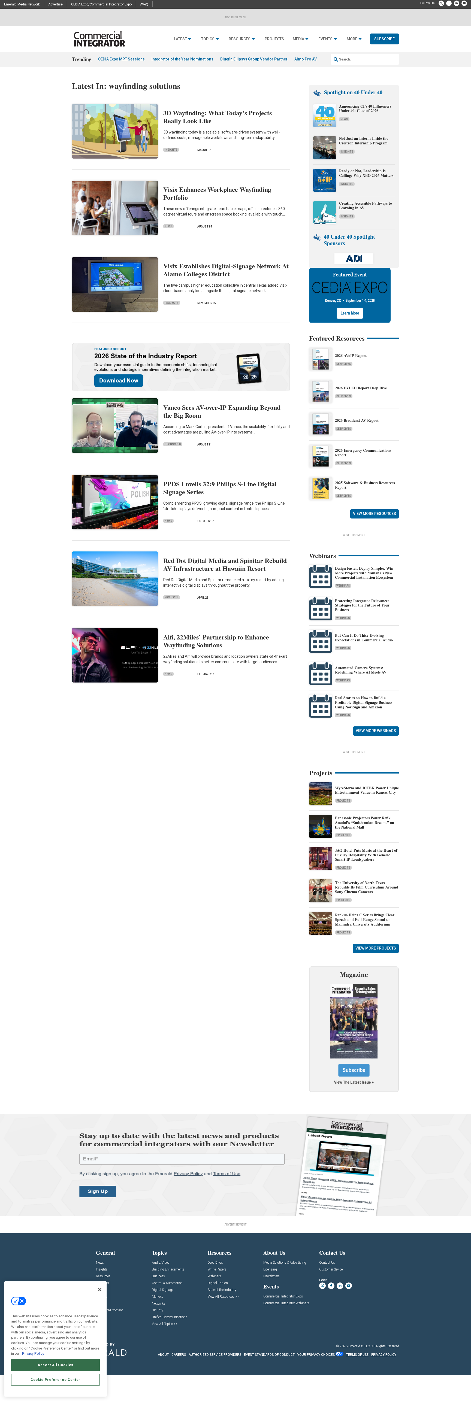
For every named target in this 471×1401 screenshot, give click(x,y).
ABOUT (163, 1355)
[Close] (100, 1290)
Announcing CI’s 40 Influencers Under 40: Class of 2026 (365, 108)
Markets (157, 1297)
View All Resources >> (223, 1297)
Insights (171, 149)
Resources (239, 39)
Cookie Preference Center (55, 1380)
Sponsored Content (109, 1310)
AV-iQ (144, 4)
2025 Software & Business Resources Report (365, 485)
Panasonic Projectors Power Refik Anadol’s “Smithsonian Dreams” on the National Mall (364, 822)
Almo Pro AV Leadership (316, 59)
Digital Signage (162, 1290)
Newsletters (271, 1276)
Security (157, 1310)
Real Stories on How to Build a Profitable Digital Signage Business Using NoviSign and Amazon (363, 702)
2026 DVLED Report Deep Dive (361, 388)
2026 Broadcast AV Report (357, 420)
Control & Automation (167, 1283)
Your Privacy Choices (316, 1355)
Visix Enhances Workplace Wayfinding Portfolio (217, 193)
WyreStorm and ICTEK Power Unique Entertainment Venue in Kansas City (367, 790)
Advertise (55, 4)
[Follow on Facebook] (449, 3)
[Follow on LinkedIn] (456, 3)
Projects (274, 39)
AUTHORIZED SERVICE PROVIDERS (215, 1355)
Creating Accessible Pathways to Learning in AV (365, 205)
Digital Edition (218, 1283)
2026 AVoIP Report (351, 355)
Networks (158, 1303)
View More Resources (374, 513)
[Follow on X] (441, 3)
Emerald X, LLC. (359, 1346)
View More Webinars (376, 731)
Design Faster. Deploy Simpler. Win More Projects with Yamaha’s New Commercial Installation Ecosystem (364, 572)
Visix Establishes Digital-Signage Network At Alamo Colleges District (226, 269)
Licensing (270, 1269)
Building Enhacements (168, 1269)
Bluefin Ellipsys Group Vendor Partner (254, 59)
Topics (208, 39)
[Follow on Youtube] (464, 3)
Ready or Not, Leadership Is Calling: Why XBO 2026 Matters (367, 173)
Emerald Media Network (22, 4)
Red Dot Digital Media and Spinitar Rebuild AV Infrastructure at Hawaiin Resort (225, 564)
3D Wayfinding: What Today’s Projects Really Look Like (217, 116)
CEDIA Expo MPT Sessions (121, 59)
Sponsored (173, 444)
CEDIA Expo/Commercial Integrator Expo (101, 4)
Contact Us (327, 1262)
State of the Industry (222, 1290)
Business (158, 1276)
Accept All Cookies (55, 1365)
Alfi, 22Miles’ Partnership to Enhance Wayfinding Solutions (216, 641)
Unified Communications (169, 1317)
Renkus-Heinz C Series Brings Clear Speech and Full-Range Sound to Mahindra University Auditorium (364, 919)
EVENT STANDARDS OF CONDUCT (269, 1355)
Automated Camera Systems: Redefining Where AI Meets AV (361, 670)
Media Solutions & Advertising (284, 1262)
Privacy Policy (33, 1353)
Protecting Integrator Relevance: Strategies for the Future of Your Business (362, 605)
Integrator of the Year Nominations (182, 59)
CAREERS (178, 1355)
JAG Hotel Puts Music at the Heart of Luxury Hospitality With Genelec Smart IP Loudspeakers (366, 854)
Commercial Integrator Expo (283, 1296)
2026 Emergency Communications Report (363, 452)
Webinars (343, 585)
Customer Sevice (331, 1269)
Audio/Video (160, 1262)
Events (325, 39)
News (168, 226)
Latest (180, 39)
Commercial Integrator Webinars (286, 1303)
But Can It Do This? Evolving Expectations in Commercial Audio (364, 637)
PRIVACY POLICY (383, 1355)
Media (298, 39)
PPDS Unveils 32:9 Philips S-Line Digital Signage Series (220, 487)
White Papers (217, 1269)
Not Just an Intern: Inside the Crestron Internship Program (363, 140)
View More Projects (375, 948)
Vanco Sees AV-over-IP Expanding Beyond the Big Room (221, 411)
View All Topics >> (165, 1324)
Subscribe (384, 39)
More (352, 39)
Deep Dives (343, 363)
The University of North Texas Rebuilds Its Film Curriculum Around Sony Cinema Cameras (366, 887)
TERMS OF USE (357, 1355)
